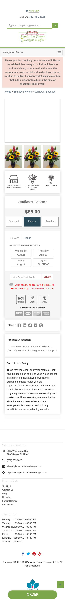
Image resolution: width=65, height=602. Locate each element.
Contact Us (7, 490)
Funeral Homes (10, 501)
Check (47, 277)
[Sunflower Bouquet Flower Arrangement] (13, 157)
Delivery (14, 238)
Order (32, 594)
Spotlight (6, 486)
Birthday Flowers (23, 91)
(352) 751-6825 (37, 16)
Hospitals (6, 497)
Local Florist (8, 504)
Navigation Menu (12, 52)
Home (8, 91)
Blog (4, 493)
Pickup (27, 238)
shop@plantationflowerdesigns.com (24, 466)
